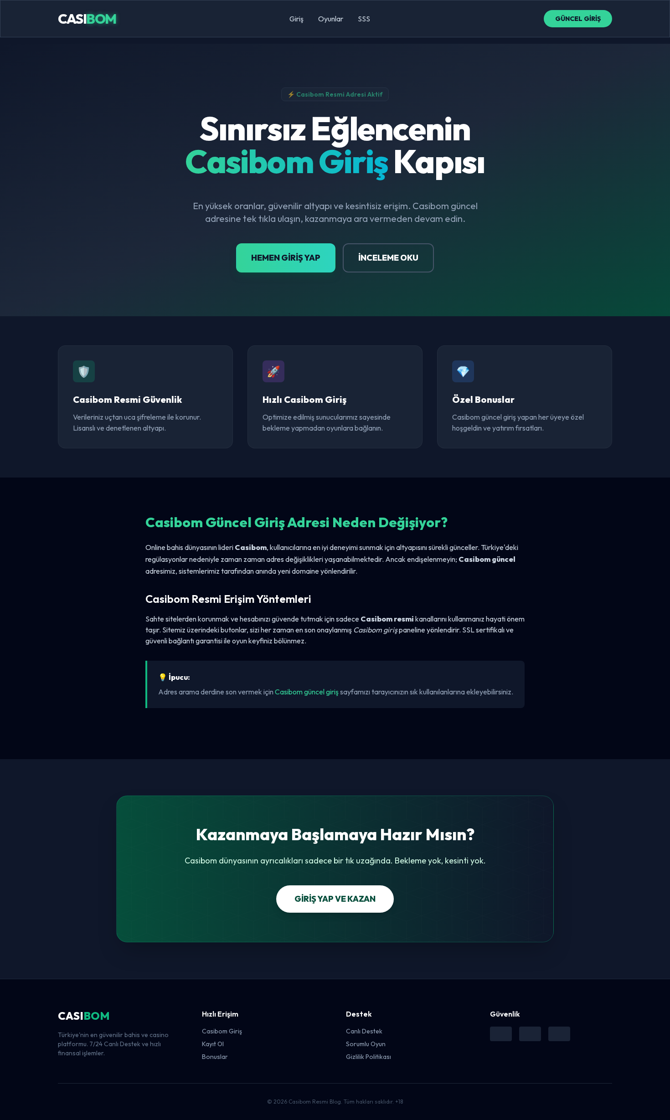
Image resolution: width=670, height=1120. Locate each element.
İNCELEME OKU (388, 257)
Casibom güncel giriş (307, 691)
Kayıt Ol (213, 1044)
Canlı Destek (364, 1031)
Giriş (296, 18)
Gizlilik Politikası (368, 1057)
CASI (87, 18)
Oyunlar (330, 18)
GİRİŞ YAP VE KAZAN (335, 899)
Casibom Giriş (222, 1031)
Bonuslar (215, 1057)
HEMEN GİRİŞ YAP (285, 257)
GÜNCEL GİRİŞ (578, 19)
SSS (364, 18)
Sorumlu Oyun (366, 1044)
